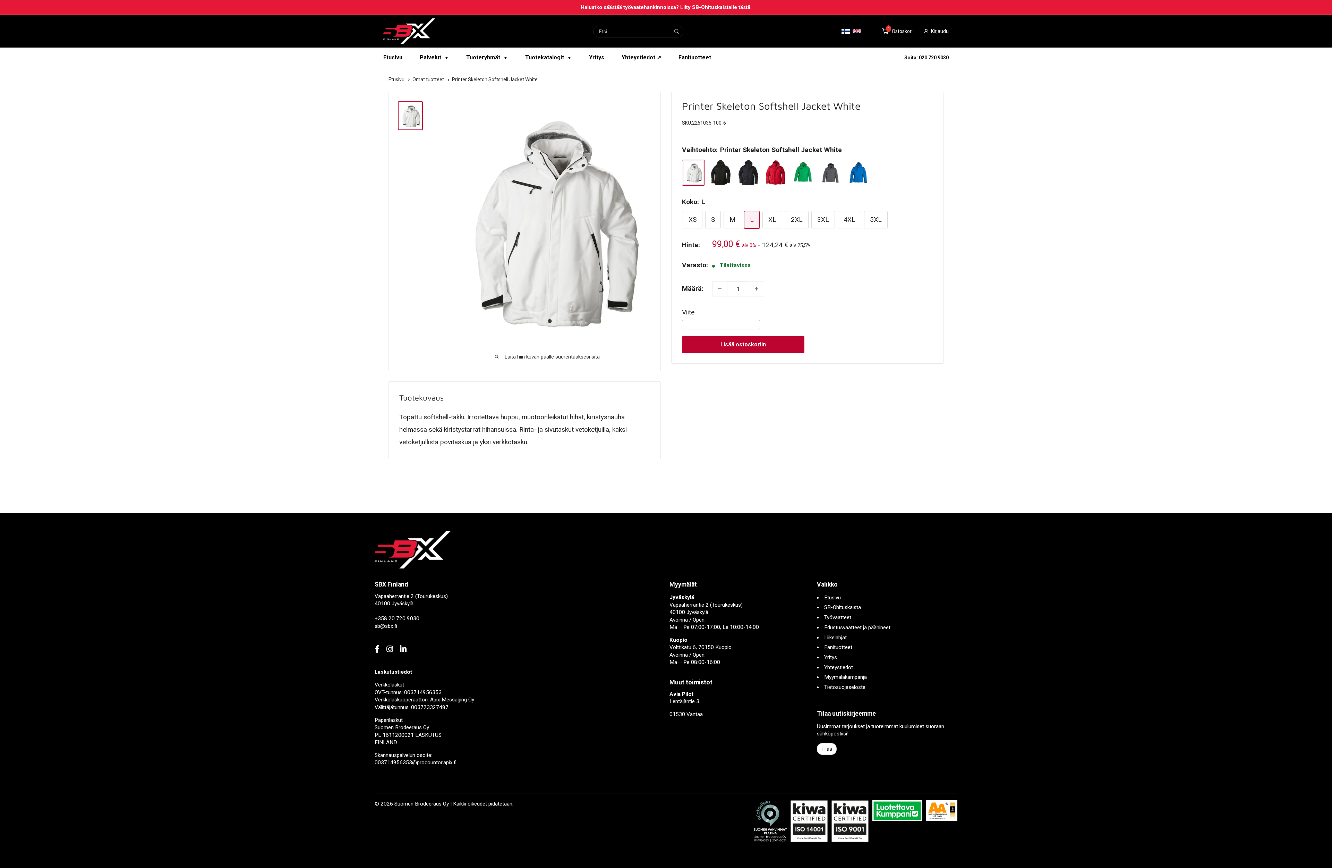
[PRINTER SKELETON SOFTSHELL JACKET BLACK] (721, 173)
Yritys (596, 57)
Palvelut (434, 57)
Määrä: (692, 289)
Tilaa (826, 749)
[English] (857, 31)
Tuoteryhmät (487, 57)
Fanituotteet (694, 57)
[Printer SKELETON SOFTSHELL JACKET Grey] (830, 172)
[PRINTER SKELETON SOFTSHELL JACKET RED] (776, 172)
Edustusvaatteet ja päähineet (857, 627)
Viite (688, 312)
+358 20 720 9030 (397, 618)
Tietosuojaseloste (844, 687)
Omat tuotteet (428, 79)
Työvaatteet (837, 617)
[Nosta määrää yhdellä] (756, 288)
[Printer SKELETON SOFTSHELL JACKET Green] (803, 172)
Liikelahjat (835, 637)
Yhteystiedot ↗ (641, 57)
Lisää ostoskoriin (743, 344)
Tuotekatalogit (548, 57)
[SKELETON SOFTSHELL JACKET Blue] (858, 172)
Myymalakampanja (845, 677)
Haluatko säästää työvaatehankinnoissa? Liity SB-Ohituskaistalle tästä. (666, 7)
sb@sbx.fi (386, 626)
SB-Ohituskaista (842, 607)
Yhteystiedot (838, 667)
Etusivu (392, 57)
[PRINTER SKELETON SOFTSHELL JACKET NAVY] (748, 173)
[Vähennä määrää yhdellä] (719, 288)
